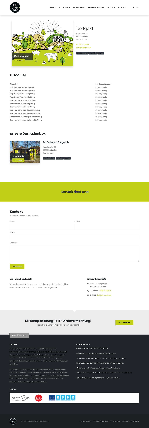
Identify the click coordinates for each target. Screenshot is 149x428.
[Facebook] (133, 7)
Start (53, 7)
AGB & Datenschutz (101, 421)
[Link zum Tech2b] (21, 398)
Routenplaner (82, 53)
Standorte (64, 7)
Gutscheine (78, 7)
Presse (125, 421)
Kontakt (122, 7)
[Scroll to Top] (145, 425)
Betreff (12, 232)
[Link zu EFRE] (62, 398)
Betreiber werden (96, 7)
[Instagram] (137, 7)
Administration (86, 421)
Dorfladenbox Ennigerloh (56, 142)
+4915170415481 (82, 44)
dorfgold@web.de (83, 47)
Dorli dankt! (135, 421)
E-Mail (100, 53)
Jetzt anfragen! (124, 322)
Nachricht (13, 243)
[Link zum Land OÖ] (38, 398)
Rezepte (111, 7)
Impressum (116, 421)
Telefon (93, 53)
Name (12, 222)
